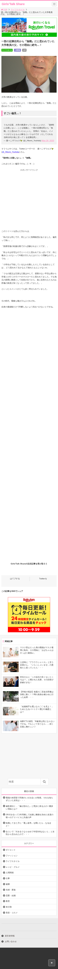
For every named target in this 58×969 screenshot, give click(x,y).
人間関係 (17, 50)
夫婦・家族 (11, 890)
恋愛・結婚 (11, 895)
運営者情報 (10, 936)
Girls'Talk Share (13, 4)
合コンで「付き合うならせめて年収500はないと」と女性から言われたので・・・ (30, 832)
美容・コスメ (12, 913)
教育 (8, 901)
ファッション (12, 855)
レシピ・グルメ (13, 867)
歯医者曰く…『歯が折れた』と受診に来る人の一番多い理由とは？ (29, 807)
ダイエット (11, 850)
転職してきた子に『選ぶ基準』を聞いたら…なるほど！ (28, 824)
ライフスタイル (18, 9)
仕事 (24, 50)
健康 (8, 884)
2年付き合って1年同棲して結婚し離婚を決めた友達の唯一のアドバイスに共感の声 (29, 815)
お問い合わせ (11, 941)
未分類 (9, 907)
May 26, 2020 (48, 140)
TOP (5, 9)
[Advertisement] (29, 201)
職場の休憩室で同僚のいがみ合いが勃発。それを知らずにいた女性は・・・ (29, 799)
